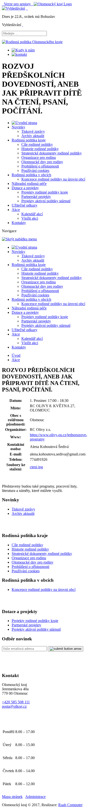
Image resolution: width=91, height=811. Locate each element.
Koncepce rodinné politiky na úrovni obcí (53, 179)
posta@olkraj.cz (14, 706)
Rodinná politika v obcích (31, 175)
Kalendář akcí (32, 214)
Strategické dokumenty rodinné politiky (51, 153)
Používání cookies (35, 170)
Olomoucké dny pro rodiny (42, 162)
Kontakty (19, 223)
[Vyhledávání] (13, 8)
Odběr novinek (17, 638)
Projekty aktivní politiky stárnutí (45, 201)
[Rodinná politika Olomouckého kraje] (32, 42)
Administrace (35, 797)
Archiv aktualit (32, 136)
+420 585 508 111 (16, 702)
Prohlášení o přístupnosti (40, 166)
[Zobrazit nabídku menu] (27, 8)
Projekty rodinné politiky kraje (44, 192)
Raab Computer (70, 805)
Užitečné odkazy (24, 205)
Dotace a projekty (25, 188)
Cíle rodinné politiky (37, 144)
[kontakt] (19, 54)
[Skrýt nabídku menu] (22, 25)
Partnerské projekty (36, 197)
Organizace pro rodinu (38, 157)
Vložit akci (29, 218)
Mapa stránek (12, 797)
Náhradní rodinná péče (29, 184)
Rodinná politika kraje (29, 140)
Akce (16, 210)
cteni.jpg (36, 467)
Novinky (18, 127)
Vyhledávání (11, 25)
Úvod (16, 355)
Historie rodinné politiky (40, 149)
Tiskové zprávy (33, 131)
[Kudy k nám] (23, 50)
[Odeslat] (65, 648)
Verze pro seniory (18, 4)
